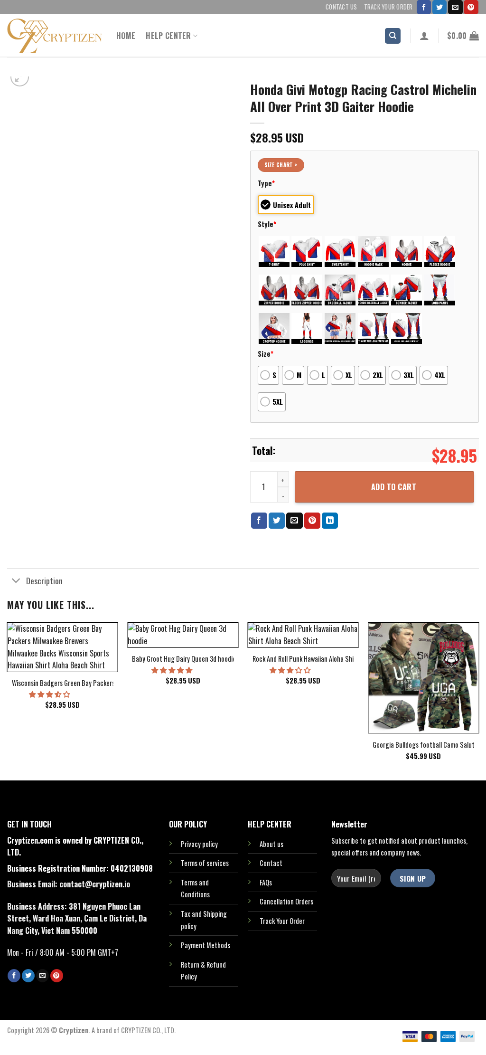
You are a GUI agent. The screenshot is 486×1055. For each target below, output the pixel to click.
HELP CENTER (168, 35)
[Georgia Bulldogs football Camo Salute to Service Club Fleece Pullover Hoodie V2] (423, 678)
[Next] (478, 700)
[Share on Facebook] (259, 521)
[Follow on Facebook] (424, 7)
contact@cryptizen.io (94, 884)
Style (267, 224)
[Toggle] (16, 581)
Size (265, 354)
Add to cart (393, 487)
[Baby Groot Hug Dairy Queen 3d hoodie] (183, 635)
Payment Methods (205, 945)
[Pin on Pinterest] (312, 521)
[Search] (393, 36)
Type (266, 183)
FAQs (266, 882)
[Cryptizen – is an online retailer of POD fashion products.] (54, 36)
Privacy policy (199, 844)
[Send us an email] (455, 7)
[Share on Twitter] (277, 521)
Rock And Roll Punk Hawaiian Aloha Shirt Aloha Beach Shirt (330, 659)
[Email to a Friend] (294, 521)
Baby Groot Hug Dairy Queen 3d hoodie (184, 659)
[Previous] (7, 700)
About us (271, 844)
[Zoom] (19, 77)
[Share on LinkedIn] (330, 521)
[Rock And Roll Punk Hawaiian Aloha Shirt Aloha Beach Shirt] (303, 635)
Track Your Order (388, 6)
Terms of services (205, 863)
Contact (271, 863)
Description (44, 580)
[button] (50, 694)
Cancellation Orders (286, 901)
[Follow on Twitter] (439, 7)
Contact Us (341, 6)
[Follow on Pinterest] (471, 7)
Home (125, 35)
